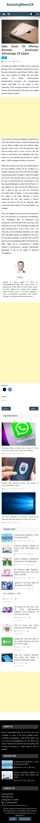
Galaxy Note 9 (30, 229)
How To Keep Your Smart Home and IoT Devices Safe (26, 626)
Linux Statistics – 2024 (12, 593)
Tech (4, 57)
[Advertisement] (20, 117)
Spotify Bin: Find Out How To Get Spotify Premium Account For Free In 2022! (26, 641)
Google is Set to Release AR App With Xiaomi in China (8, 409)
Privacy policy (24, 819)
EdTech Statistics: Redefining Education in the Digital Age (26, 560)
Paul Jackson (20, 489)
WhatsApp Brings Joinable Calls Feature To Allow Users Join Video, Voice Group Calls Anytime (20, 449)
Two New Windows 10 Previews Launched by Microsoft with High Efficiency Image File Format (20, 518)
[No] (37, 814)
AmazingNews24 (20, 4)
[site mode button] (32, 14)
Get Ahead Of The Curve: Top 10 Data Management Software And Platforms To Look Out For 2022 (26, 610)
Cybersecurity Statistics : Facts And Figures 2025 (26, 536)
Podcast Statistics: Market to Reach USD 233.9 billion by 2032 (26, 548)
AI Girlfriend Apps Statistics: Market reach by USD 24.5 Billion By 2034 (26, 572)
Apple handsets (26, 151)
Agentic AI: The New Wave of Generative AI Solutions (26, 584)
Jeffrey (17, 61)
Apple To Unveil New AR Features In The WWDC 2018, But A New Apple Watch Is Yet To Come (34, 409)
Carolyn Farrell (19, 454)
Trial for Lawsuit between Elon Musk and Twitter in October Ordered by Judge (26, 657)
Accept (13, 819)
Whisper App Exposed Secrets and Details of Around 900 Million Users (20, 484)
